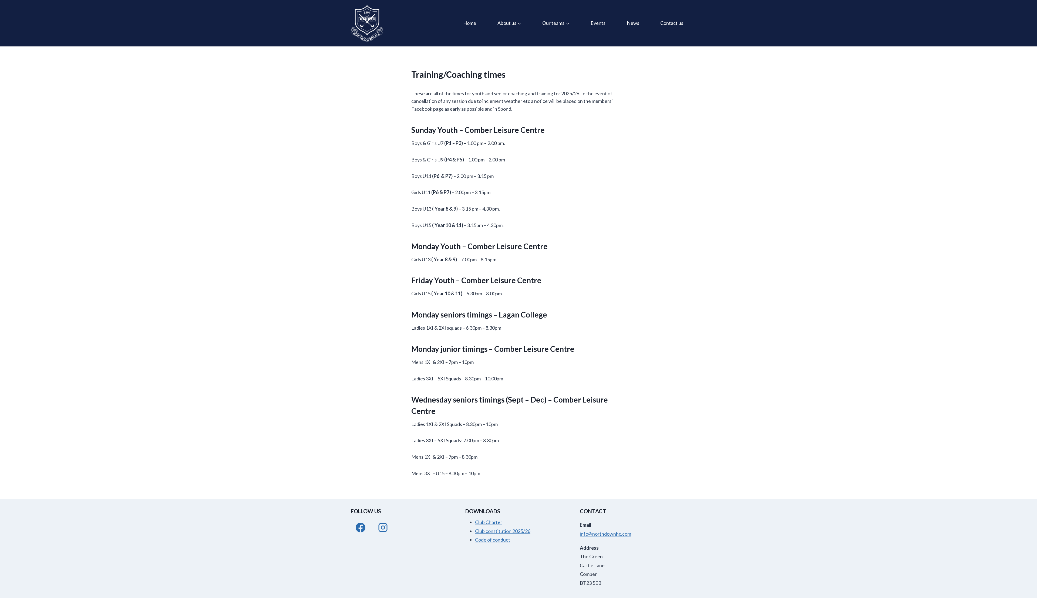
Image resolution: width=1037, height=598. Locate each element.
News (633, 23)
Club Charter (488, 522)
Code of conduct (492, 540)
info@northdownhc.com (605, 534)
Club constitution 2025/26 (502, 531)
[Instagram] (383, 527)
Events (598, 23)
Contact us (671, 23)
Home (469, 23)
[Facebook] (360, 527)
